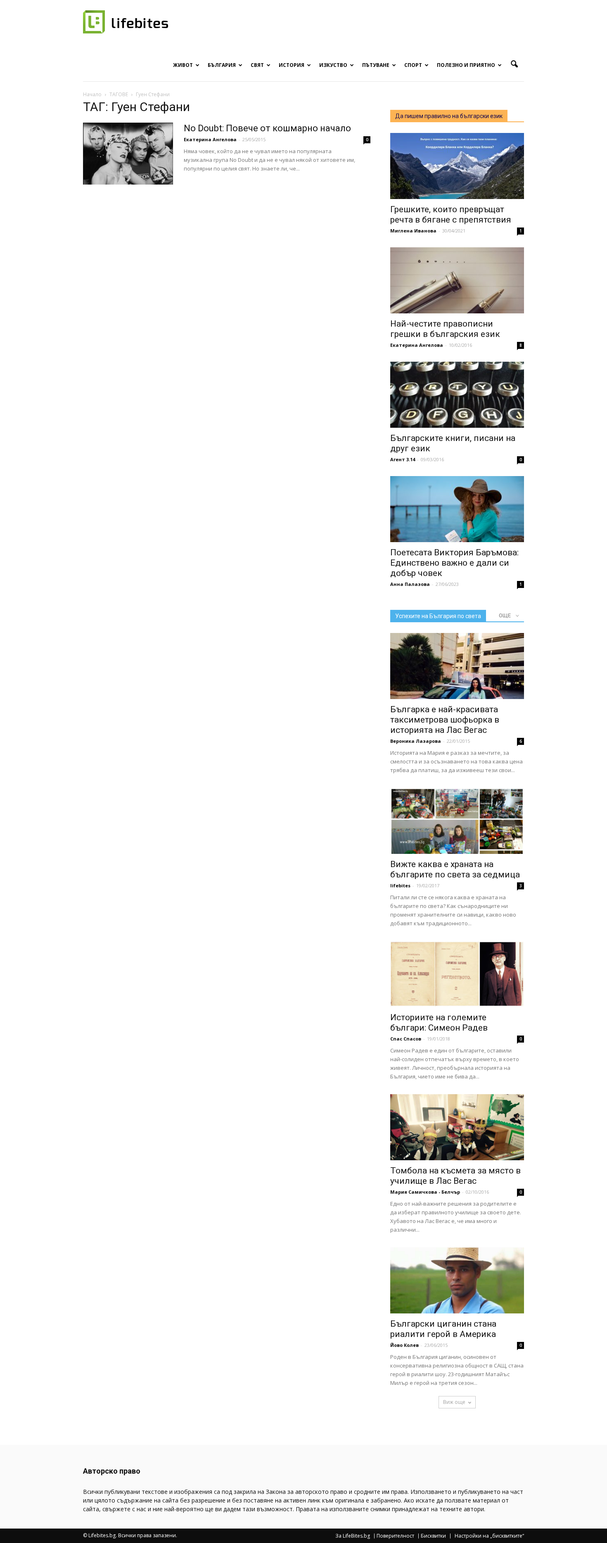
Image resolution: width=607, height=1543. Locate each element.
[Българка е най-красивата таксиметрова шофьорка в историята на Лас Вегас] (457, 666)
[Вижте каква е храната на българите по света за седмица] (457, 821)
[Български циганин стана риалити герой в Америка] (457, 1280)
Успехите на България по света (438, 616)
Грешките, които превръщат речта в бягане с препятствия (450, 214)
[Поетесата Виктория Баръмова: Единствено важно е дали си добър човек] (457, 509)
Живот (183, 65)
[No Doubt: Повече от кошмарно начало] (128, 154)
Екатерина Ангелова (210, 139)
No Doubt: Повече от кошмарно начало (267, 128)
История (291, 65)
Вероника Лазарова (415, 741)
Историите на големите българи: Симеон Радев (439, 1022)
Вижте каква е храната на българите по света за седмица (455, 869)
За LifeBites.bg (352, 1536)
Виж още (454, 1402)
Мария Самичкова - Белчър (425, 1192)
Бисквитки (433, 1536)
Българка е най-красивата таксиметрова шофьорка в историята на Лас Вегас (444, 719)
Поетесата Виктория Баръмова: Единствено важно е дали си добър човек (454, 563)
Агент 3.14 (402, 459)
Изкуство (333, 65)
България (222, 65)
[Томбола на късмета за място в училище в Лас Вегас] (457, 1127)
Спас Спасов (405, 1039)
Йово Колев (404, 1345)
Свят (257, 65)
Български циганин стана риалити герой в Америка (443, 1329)
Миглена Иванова (413, 231)
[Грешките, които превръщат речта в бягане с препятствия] (457, 166)
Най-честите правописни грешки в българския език (445, 329)
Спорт (413, 65)
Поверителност (395, 1536)
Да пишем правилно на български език (449, 116)
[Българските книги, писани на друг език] (457, 395)
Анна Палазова (410, 584)
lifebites (400, 885)
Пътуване (375, 65)
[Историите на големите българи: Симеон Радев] (457, 974)
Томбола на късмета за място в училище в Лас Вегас (455, 1176)
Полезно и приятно (466, 65)
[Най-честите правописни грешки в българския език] (457, 280)
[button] (514, 64)
